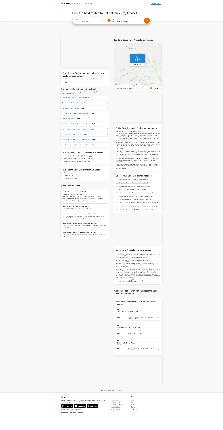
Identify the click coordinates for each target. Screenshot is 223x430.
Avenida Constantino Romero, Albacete (146, 193)
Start (77, 19)
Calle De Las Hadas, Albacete (142, 186)
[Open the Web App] (92, 406)
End (113, 19)
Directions (134, 409)
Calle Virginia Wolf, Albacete (123, 199)
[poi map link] (138, 67)
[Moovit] (65, 3)
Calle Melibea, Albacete (122, 189)
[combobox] (91, 21)
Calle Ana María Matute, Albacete (146, 206)
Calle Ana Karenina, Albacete (140, 179)
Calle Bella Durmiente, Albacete (124, 193)
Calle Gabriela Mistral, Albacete (124, 196)
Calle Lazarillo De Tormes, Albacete (126, 202)
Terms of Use (64, 412)
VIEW (90, 156)
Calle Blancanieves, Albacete (124, 186)
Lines (132, 400)
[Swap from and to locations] (109, 20)
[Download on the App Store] (80, 406)
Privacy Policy (73, 412)
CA (113, 409)
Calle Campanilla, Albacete (123, 183)
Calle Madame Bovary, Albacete (142, 199)
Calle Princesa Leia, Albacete (140, 183)
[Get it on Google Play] (67, 406)
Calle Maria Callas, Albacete (138, 189)
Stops (133, 407)
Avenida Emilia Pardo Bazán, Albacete (148, 202)
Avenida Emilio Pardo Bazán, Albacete (145, 209)
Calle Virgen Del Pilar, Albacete (124, 209)
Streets (133, 404)
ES (117, 409)
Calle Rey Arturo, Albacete (123, 179)
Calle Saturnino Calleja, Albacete (144, 196)
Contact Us (80, 412)
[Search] (147, 21)
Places (133, 402)
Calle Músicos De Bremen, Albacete (126, 206)
